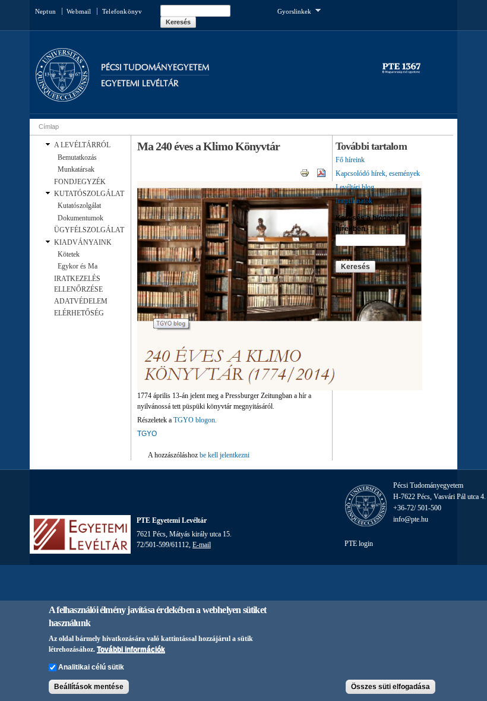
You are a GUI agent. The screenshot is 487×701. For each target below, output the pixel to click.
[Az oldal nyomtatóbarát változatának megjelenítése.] (304, 172)
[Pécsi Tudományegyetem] (62, 96)
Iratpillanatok (354, 201)
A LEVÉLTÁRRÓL (82, 145)
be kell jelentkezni (224, 455)
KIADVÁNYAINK (83, 242)
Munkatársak (76, 169)
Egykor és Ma (77, 266)
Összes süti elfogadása (390, 687)
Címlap (49, 126)
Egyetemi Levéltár (140, 83)
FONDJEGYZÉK (80, 182)
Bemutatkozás (77, 157)
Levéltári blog (355, 187)
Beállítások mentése (89, 687)
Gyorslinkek (294, 10)
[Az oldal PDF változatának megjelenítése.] (321, 172)
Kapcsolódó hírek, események (378, 173)
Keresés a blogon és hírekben (370, 223)
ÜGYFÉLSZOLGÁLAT (89, 230)
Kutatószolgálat (79, 205)
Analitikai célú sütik (91, 667)
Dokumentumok (80, 218)
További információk (131, 649)
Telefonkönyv (122, 11)
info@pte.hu (410, 519)
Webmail (79, 11)
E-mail (201, 545)
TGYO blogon (194, 420)
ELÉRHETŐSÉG (79, 313)
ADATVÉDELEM (80, 301)
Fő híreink (350, 160)
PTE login (358, 543)
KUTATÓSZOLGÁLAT (89, 194)
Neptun (45, 11)
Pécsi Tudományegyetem (155, 67)
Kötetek (69, 254)
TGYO (147, 434)
